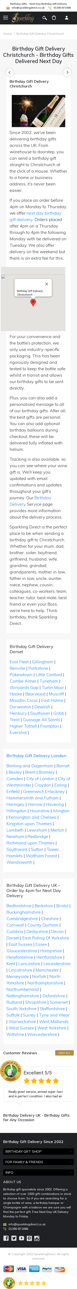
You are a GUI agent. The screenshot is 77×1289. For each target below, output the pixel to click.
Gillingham (42, 661)
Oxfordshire (53, 995)
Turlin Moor (53, 687)
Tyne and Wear (54, 1015)
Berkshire (44, 905)
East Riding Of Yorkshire (45, 937)
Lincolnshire (20, 970)
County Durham (42, 925)
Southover (40, 713)
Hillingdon (16, 810)
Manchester (47, 970)
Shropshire (35, 1002)
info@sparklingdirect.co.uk (28, 7)
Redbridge (38, 836)
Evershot (18, 732)
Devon (57, 931)
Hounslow (40, 810)
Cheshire (50, 918)
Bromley (47, 772)
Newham (15, 836)
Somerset (59, 1002)
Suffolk (13, 1015)
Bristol (62, 905)
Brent (30, 772)
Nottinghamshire (22, 995)
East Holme (52, 700)
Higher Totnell (23, 726)
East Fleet (19, 661)
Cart (54, 18)
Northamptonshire (45, 982)
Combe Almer (23, 681)
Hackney (56, 791)
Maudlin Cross (24, 700)
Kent (10, 963)
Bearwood (35, 693)
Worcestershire (42, 1034)
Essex (41, 944)
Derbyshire (37, 931)
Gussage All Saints (41, 719)
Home (7, 34)
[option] (38, 1083)
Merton (57, 830)
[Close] (46, 284)
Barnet (63, 765)
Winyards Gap (24, 687)
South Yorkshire (21, 1008)
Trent (15, 719)
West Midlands (54, 1021)
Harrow (35, 804)
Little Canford (49, 674)
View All (64, 1052)
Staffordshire (52, 1008)
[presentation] (10, 72)
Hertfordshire (49, 957)
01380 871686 (62, 7)
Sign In (66, 18)
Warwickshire (22, 1021)
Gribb (58, 713)
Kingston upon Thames (29, 823)
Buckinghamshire (23, 912)
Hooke (16, 693)
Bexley (15, 772)
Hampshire (51, 950)
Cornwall (15, 925)
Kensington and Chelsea (32, 817)
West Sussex (21, 1027)
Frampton (49, 726)
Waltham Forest (41, 855)
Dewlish (42, 706)
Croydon (42, 785)
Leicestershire (57, 963)
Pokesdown (21, 674)
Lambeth (15, 830)
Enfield (13, 791)
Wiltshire (15, 1034)
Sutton (37, 849)
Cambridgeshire (22, 918)
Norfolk (39, 976)
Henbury (18, 713)
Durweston (20, 706)
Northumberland (22, 989)
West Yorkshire (51, 1027)
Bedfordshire (18, 905)
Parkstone (38, 668)
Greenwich (33, 791)
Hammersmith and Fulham (32, 797)
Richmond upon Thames (30, 842)
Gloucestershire (21, 950)
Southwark (17, 849)
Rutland (14, 1002)
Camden (14, 778)
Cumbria (14, 931)
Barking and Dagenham (29, 765)
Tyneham (49, 681)
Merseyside (17, 976)
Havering (55, 804)
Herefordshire (19, 957)
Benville (17, 668)
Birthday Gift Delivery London (36, 755)
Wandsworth (19, 862)
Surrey (29, 1015)
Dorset (12, 937)
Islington (61, 810)
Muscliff (56, 693)
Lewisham (37, 830)
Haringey (15, 804)
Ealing (60, 785)
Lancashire (29, 963)
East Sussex (20, 944)
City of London (40, 778)
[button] (33, 302)
